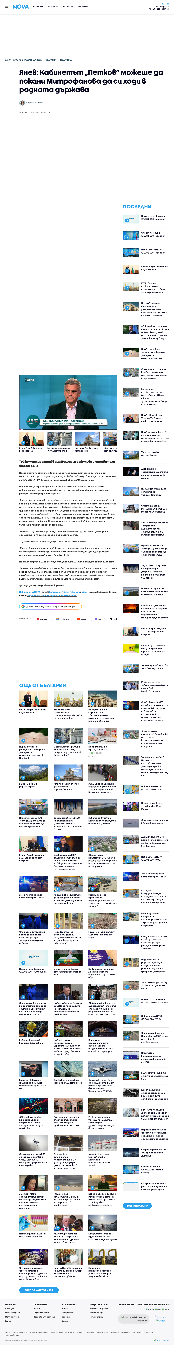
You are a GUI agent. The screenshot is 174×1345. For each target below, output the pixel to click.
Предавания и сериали (44, 1317)
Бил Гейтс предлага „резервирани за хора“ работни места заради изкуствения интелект (155, 1114)
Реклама (8, 1332)
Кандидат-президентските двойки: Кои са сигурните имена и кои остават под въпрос (101, 1046)
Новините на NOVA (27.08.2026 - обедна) (153, 251)
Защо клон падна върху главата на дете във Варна (101, 935)
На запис (69, 6)
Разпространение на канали (39, 1332)
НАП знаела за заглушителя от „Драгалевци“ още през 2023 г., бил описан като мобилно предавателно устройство (67, 1047)
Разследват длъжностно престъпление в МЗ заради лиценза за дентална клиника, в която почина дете (65, 1161)
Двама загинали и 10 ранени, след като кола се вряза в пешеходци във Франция (155, 841)
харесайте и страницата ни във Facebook (51, 595)
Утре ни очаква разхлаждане (28, 785)
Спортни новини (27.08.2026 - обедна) (153, 234)
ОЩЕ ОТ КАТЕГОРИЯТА (39, 1290)
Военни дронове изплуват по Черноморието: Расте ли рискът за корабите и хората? (102, 900)
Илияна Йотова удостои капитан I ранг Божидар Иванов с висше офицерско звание (68, 1272)
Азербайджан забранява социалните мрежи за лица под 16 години (154, 473)
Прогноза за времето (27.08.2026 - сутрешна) (32, 970)
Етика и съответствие (145, 1332)
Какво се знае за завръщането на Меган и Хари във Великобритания (155, 686)
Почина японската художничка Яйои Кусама (152, 806)
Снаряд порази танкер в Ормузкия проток (154, 821)
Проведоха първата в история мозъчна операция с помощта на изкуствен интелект (155, 436)
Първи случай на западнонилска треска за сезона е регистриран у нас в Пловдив (32, 752)
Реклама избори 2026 (20, 1332)
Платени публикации (12, 1335)
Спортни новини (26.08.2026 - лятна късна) (152, 1169)
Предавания (67, 1313)
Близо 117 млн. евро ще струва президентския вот (67, 972)
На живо (83, 6)
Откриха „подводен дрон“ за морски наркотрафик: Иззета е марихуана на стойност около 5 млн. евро (33, 1273)
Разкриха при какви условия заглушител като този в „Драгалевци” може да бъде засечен (101, 1122)
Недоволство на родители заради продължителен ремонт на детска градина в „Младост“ (68, 937)
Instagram (55, 592)
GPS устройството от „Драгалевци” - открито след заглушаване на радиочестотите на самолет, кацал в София (102, 1008)
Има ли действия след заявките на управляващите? (66, 787)
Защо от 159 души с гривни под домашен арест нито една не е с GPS (32, 1084)
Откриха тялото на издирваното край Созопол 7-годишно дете (102, 1236)
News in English (96, 1317)
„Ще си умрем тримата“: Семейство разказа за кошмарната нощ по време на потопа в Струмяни (102, 860)
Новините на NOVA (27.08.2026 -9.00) (151, 788)
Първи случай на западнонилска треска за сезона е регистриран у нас (154, 353)
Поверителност (102, 1332)
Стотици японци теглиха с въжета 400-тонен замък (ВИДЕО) (154, 508)
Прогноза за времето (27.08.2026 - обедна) (153, 217)
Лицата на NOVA (41, 1313)
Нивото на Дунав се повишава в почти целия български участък (102, 821)
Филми (65, 1321)
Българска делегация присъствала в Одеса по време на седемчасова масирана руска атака (155, 611)
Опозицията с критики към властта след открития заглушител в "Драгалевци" (67, 750)
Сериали (66, 1317)
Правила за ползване (128, 1332)
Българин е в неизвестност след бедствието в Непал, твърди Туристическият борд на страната (154, 396)
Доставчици (69, 1332)
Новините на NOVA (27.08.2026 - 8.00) (151, 858)
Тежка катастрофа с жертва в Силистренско (68, 1081)
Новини (38, 6)
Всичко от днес (12, 1313)
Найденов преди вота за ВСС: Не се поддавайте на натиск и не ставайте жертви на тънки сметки (68, 1008)
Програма (53, 6)
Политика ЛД (114, 1332)
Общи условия (89, 1332)
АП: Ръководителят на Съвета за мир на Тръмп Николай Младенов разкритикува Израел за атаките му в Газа (155, 332)
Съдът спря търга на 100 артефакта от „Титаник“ (153, 1152)
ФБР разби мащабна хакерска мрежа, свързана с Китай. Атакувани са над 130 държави (31, 1122)
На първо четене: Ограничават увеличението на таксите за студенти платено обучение (101, 715)
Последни (9, 1308)
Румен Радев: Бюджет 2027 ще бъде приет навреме (31, 858)
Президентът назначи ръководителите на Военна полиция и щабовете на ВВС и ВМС (67, 1121)
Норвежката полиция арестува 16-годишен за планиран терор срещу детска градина (154, 1134)
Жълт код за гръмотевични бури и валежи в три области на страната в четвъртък (67, 1199)
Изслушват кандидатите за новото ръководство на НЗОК (153, 1057)
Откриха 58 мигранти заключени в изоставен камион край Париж (154, 1186)
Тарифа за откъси (57, 1332)
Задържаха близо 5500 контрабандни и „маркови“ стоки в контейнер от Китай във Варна (68, 823)
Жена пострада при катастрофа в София (31, 896)
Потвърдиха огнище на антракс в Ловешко (32, 1235)
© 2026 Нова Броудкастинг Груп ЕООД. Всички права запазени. (26, 1340)
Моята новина (12, 1317)
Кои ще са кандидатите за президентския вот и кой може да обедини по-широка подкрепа (68, 899)
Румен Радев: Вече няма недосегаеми (32, 711)
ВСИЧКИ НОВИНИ (137, 1205)
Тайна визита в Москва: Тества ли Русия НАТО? (154, 667)
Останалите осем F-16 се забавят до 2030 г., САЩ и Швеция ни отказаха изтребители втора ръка (33, 1159)
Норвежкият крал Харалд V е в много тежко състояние (151, 418)
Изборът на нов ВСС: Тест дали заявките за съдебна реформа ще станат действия (32, 822)
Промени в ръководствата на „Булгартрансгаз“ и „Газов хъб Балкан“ (99, 1272)
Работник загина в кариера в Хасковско (31, 1041)
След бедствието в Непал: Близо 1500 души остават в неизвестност (154, 1037)
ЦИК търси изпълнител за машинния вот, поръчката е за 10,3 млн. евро (102, 973)
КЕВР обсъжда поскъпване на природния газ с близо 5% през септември (68, 713)
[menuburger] (6, 6)
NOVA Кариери (96, 1313)
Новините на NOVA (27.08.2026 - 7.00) (151, 1017)
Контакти (79, 1332)
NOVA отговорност (99, 1308)
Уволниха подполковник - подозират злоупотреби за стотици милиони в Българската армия (102, 788)
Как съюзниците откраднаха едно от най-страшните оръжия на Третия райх (154, 1094)
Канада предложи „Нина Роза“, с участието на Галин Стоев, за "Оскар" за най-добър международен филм (102, 1199)
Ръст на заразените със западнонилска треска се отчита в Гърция (153, 650)
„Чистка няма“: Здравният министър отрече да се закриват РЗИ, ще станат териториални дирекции (32, 1201)
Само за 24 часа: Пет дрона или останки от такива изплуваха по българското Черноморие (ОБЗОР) (101, 1085)
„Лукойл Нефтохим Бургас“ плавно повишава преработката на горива (99, 1159)
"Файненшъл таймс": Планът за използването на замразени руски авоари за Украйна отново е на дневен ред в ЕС (154, 766)
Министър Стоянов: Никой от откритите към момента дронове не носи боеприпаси (66, 1237)
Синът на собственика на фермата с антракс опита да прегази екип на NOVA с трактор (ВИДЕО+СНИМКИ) (32, 1008)
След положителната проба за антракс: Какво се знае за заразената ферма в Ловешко (32, 937)
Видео (8, 1321)
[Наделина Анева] (22, 103)
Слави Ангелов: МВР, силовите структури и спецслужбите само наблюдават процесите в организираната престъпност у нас (68, 862)
